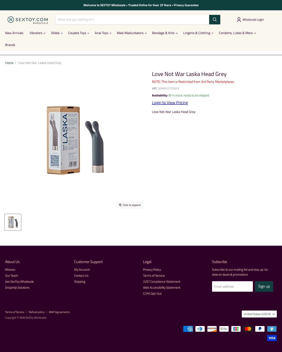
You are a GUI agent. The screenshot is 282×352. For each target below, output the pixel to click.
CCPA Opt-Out (152, 293)
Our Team (11, 275)
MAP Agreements (59, 312)
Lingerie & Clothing (197, 32)
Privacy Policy (152, 269)
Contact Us (81, 275)
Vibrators (36, 32)
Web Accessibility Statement (161, 287)
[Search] (214, 19)
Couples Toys (77, 32)
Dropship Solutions (17, 287)
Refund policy (36, 312)
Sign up (264, 286)
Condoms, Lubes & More (236, 32)
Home (9, 63)
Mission (10, 269)
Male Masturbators (130, 32)
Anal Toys (102, 32)
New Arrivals (14, 32)
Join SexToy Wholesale (19, 281)
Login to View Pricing (170, 102)
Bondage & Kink (163, 32)
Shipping (79, 281)
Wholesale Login (253, 19)
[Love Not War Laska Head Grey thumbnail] (13, 222)
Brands (10, 44)
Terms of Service (154, 275)
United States (257, 314)
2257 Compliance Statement (161, 281)
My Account (82, 269)
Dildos (55, 32)
